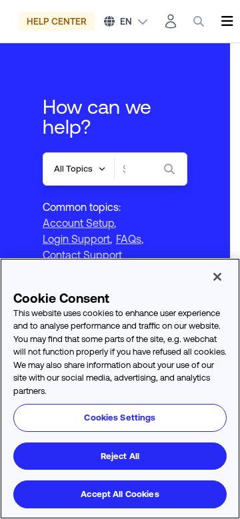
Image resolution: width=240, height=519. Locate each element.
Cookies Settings (119, 418)
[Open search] (199, 21)
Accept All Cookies (120, 494)
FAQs (128, 239)
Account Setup (78, 223)
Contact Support (82, 255)
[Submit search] (172, 169)
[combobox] (124, 169)
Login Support (76, 239)
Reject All (120, 456)
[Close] (217, 276)
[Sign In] (170, 21)
